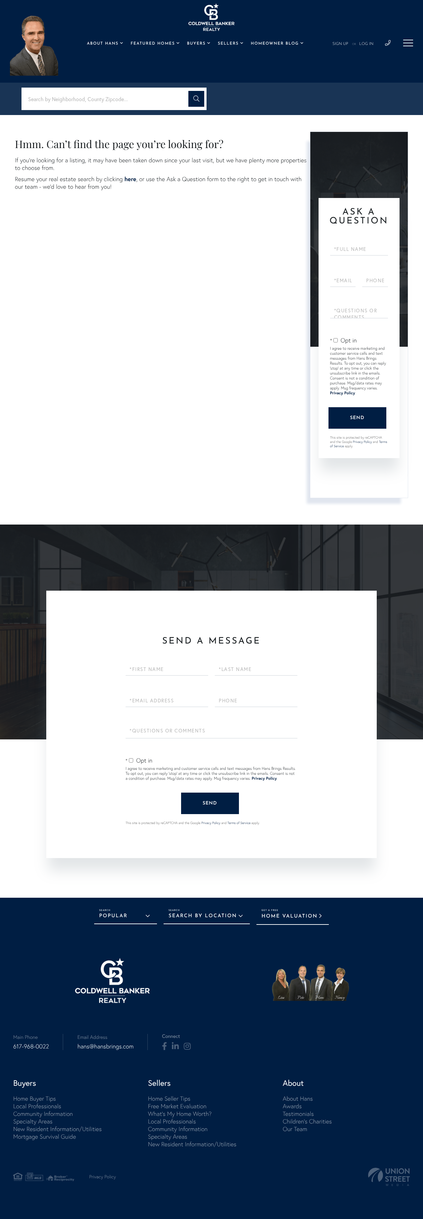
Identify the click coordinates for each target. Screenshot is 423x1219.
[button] (196, 99)
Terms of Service (238, 823)
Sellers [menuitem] (228, 44)
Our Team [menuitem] (295, 1129)
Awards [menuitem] (292, 1106)
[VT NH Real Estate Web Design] (389, 1177)
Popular (113, 916)
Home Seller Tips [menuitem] (169, 1098)
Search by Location (203, 916)
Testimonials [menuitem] (298, 1114)
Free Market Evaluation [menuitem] (177, 1106)
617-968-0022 (31, 1046)
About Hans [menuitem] (103, 44)
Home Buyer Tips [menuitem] (34, 1098)
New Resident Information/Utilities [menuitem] (57, 1129)
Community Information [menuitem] (43, 1114)
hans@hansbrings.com (105, 1046)
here (130, 179)
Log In (366, 44)
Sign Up (340, 44)
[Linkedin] (175, 1046)
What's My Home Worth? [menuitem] (180, 1114)
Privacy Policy (342, 393)
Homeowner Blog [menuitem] (275, 44)
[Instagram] (187, 1046)
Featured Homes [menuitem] (153, 44)
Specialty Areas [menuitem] (33, 1121)
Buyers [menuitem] (196, 44)
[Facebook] (164, 1046)
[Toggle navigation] (408, 43)
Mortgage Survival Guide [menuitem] (44, 1136)
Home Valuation (289, 916)
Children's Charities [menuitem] (307, 1121)
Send (357, 417)
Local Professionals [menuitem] (37, 1106)
